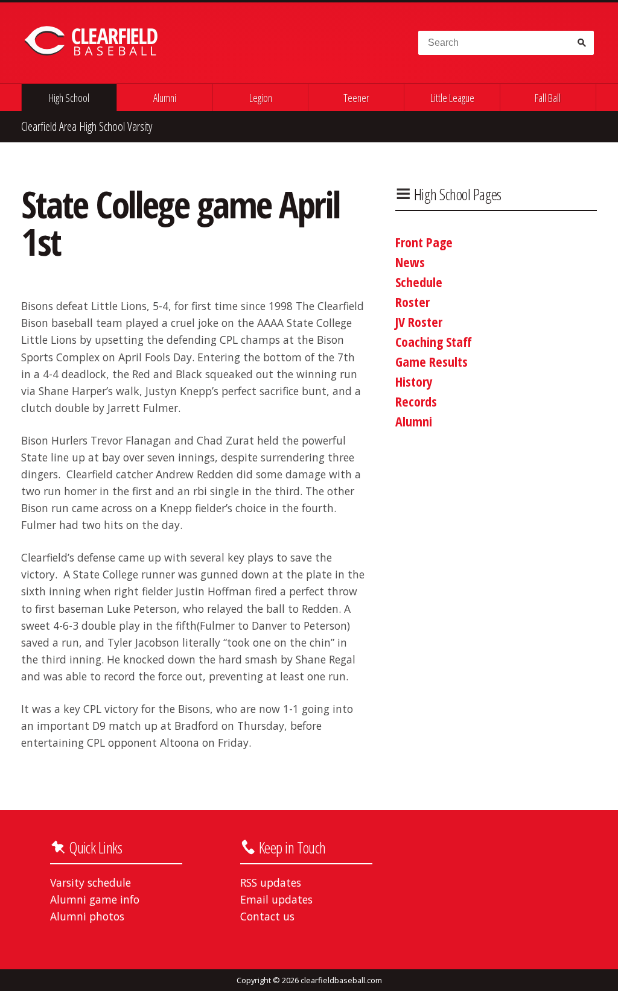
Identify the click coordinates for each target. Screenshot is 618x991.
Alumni (164, 97)
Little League (452, 97)
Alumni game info (94, 899)
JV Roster (418, 321)
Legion (260, 97)
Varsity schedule (90, 882)
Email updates (276, 899)
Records (416, 401)
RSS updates (270, 882)
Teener (356, 97)
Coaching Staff (433, 341)
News (410, 262)
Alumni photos (87, 916)
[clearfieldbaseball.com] (93, 41)
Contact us (267, 916)
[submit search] (581, 43)
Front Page (424, 242)
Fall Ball (548, 97)
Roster (412, 302)
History (414, 381)
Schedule (418, 282)
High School (69, 97)
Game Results (431, 361)
